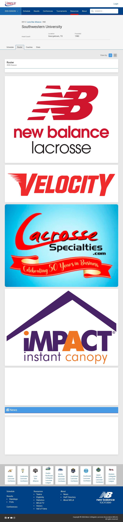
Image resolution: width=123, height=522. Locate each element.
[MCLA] (11, 3)
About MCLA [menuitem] (68, 500)
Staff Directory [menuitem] (69, 497)
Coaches (29, 47)
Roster (19, 47)
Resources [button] (74, 11)
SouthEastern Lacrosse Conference (75, 478)
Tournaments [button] (61, 11)
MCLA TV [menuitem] (40, 503)
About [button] (84, 11)
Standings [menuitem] (13, 499)
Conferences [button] (48, 11)
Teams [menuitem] (39, 494)
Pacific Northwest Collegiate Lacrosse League (49, 478)
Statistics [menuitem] (40, 500)
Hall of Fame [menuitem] (41, 509)
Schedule (10, 47)
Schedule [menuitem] (26, 11)
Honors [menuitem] (39, 506)
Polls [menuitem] (11, 502)
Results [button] (36, 11)
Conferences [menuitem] (12, 507)
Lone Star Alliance (34, 22)
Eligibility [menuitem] (40, 497)
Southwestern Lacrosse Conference (88, 478)
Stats (38, 47)
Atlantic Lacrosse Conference (12, 478)
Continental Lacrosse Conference (24, 478)
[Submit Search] (92, 11)
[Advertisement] (61, 386)
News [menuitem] (65, 494)
